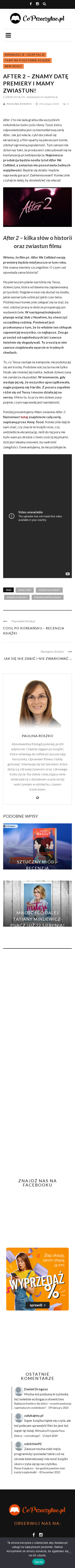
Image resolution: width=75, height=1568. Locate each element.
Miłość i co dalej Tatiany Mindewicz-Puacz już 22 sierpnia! (37, 919)
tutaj (24, 417)
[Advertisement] (38, 1341)
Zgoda (38, 1561)
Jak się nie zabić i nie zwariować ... (38, 658)
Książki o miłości (17, 597)
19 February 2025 (58, 1407)
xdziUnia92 (32, 1444)
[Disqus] (37, 1008)
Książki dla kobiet (49, 590)
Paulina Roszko (19, 103)
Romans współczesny (47, 597)
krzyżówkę (60, 1394)
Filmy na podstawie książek (27, 60)
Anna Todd (24, 590)
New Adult (13, 66)
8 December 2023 (49, 1472)
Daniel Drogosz (36, 1389)
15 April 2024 (50, 1435)
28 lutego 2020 (49, 103)
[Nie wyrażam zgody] (70, 1553)
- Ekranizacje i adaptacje (42, 97)
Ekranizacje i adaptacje (25, 54)
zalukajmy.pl (33, 1415)
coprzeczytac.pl (14, 97)
